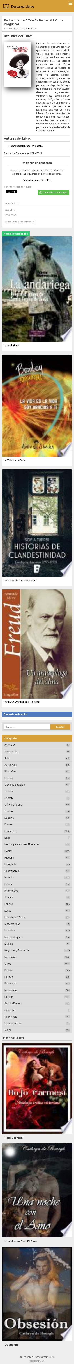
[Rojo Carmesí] (37, 1134)
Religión (8, 996)
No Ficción (10, 957)
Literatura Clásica (14, 917)
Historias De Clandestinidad (20, 580)
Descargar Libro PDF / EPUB (37, 180)
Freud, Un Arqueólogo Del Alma (22, 701)
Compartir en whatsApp (55, 192)
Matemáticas (12, 923)
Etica (7, 837)
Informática (11, 890)
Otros (7, 963)
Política (8, 976)
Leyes (7, 910)
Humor (8, 884)
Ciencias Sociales (14, 784)
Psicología (10, 983)
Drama (8, 824)
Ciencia (8, 778)
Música (8, 943)
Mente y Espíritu (13, 937)
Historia (8, 877)
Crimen (8, 798)
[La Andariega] (37, 289)
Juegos (8, 897)
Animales (9, 745)
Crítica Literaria (13, 804)
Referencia (10, 990)
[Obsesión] (37, 1341)
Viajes (7, 1030)
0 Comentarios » (30, 29)
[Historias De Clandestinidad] (37, 523)
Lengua (8, 904)
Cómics (8, 791)
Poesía (8, 970)
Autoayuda (10, 764)
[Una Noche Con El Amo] (37, 1238)
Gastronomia (12, 870)
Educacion (10, 831)
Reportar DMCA (36, 1361)
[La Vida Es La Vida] (37, 406)
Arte (7, 758)
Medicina (9, 930)
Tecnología (10, 1016)
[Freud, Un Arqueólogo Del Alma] (37, 644)
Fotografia (10, 864)
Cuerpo (8, 811)
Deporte (9, 817)
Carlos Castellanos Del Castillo (27, 146)
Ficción (8, 851)
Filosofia (9, 857)
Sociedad (9, 1010)
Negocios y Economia (16, 950)
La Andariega (11, 345)
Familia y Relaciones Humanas (21, 844)
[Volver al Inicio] (19, 6)
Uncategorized (13, 1023)
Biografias (10, 210)
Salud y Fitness (13, 1003)
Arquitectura (11, 751)
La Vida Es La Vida (15, 460)
